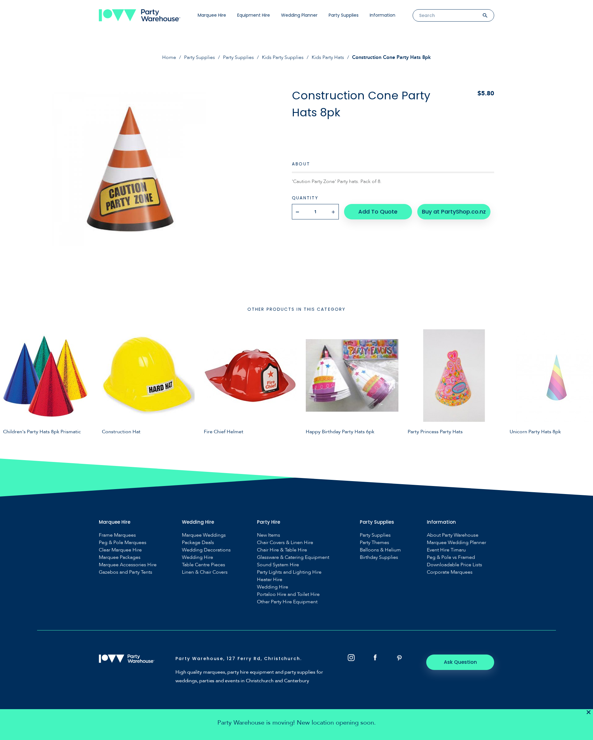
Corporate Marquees (450, 572)
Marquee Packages (120, 557)
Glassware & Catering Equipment (293, 557)
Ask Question (460, 662)
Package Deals (198, 543)
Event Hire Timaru (446, 550)
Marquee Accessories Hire (128, 565)
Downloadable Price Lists (454, 565)
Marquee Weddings (204, 535)
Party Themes (374, 543)
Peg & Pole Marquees (122, 543)
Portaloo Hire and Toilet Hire (288, 594)
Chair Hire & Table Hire (282, 550)
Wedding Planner (299, 15)
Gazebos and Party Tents (125, 572)
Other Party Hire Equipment (287, 602)
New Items (268, 535)
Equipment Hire (253, 15)
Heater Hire (269, 580)
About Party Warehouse (452, 535)
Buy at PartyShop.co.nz (454, 211)
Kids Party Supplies (283, 57)
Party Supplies (344, 15)
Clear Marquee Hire (120, 550)
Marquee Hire (212, 15)
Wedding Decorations (206, 550)
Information (382, 15)
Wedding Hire (197, 557)
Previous (9, 382)
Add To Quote (377, 211)
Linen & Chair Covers (205, 572)
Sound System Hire (278, 565)
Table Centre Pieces (203, 565)
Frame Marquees (117, 535)
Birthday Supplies (379, 557)
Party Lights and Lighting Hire (289, 572)
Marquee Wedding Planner (456, 543)
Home (169, 57)
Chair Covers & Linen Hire (285, 543)
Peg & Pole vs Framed (451, 557)
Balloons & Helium (380, 550)
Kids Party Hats (328, 57)
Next (584, 382)
